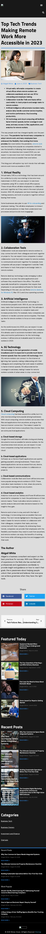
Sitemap (38, 932)
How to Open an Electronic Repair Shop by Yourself (18, 902)
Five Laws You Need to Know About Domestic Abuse (32, 682)
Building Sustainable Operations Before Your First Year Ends (31, 770)
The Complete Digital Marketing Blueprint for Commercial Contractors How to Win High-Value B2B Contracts (32, 791)
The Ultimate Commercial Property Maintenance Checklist (32, 752)
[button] (41, 5)
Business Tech (36, 84)
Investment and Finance (10, 834)
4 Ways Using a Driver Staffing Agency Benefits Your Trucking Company (22, 913)
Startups (4, 840)
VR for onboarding (34, 203)
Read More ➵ (24, 654)
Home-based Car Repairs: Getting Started (31, 701)
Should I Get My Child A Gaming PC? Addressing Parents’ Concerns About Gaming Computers (20, 891)
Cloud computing (7, 414)
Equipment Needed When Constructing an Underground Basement (30, 646)
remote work (37, 144)
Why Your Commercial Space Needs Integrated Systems (32, 733)
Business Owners (7, 827)
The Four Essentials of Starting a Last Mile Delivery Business (31, 664)
